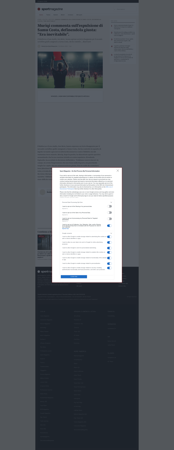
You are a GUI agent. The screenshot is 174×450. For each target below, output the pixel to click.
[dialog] (87, 225)
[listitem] (87, 202)
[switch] (109, 206)
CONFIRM (74, 276)
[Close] (118, 171)
